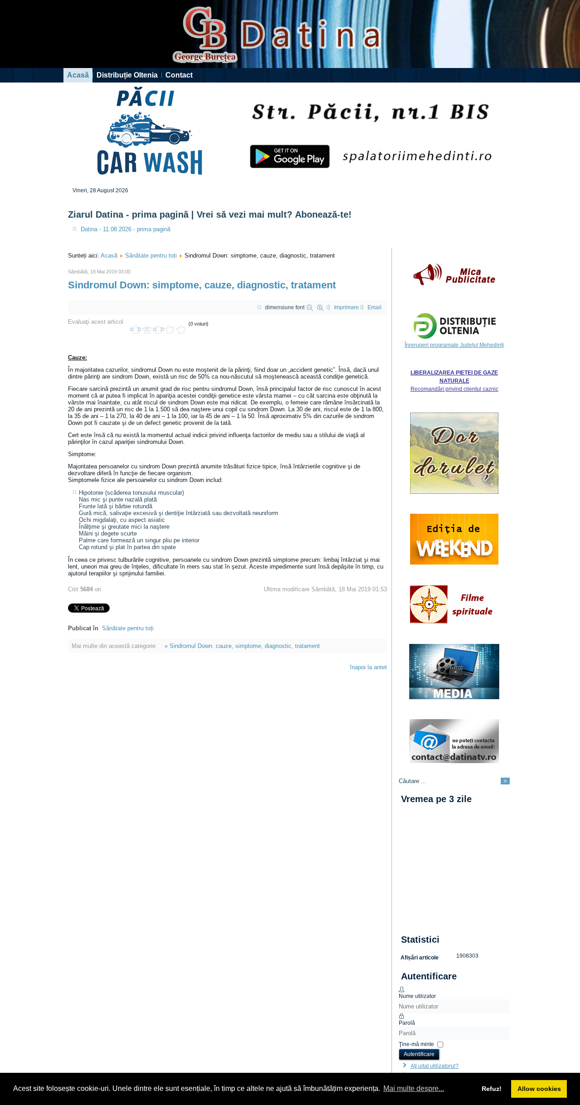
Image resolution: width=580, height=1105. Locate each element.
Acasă (78, 75)
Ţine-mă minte (416, 1044)
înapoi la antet (368, 667)
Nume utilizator (417, 996)
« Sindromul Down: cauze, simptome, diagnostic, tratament (242, 646)
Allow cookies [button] (539, 1088)
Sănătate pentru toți (151, 255)
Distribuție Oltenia (127, 75)
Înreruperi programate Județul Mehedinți (454, 345)
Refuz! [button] (492, 1088)
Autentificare (419, 1054)
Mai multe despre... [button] (413, 1088)
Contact (179, 75)
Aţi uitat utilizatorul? (435, 1066)
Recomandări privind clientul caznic (454, 389)
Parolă (407, 1023)
